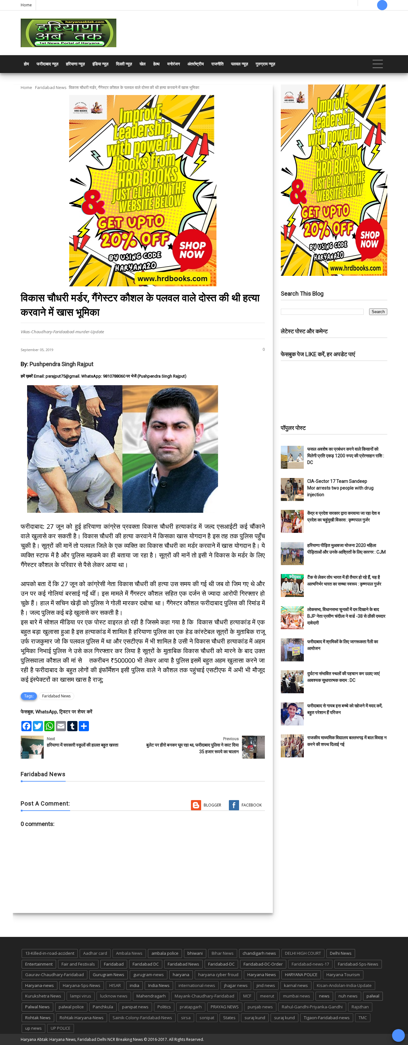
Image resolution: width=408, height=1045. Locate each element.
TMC (363, 1017)
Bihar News (223, 953)
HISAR (115, 985)
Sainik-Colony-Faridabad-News (142, 1017)
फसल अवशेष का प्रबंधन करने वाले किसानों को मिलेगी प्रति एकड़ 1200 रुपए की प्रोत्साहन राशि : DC (345, 455)
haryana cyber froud (218, 974)
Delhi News (341, 953)
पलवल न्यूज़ (239, 64)
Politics (164, 1007)
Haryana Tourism (343, 974)
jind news (266, 985)
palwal (373, 996)
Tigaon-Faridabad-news (327, 1017)
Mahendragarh (151, 996)
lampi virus (80, 996)
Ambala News (129, 953)
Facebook (252, 805)
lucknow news (113, 996)
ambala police (164, 953)
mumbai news (296, 996)
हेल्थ (156, 64)
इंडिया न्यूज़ (100, 64)
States (229, 1017)
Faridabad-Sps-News (358, 964)
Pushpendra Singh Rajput (61, 364)
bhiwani (195, 953)
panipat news (135, 1007)
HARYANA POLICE (301, 974)
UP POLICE (60, 1028)
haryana (181, 974)
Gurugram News (108, 974)
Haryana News (261, 974)
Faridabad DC (146, 964)
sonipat (207, 1017)
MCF (247, 996)
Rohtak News (38, 1017)
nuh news (348, 996)
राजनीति (217, 64)
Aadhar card (95, 953)
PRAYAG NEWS (225, 1007)
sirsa (186, 1017)
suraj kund (254, 1017)
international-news (196, 985)
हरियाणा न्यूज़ (75, 64)
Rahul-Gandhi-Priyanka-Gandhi (312, 1007)
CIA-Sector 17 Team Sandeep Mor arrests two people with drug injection (340, 488)
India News (159, 985)
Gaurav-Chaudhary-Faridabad (54, 974)
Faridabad (114, 964)
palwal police (71, 1007)
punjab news (260, 1007)
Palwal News (37, 1007)
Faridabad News (51, 87)
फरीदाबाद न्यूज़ (47, 64)
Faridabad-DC (221, 964)
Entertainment (39, 964)
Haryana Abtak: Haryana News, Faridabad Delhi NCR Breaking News (82, 1039)
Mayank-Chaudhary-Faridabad (204, 996)
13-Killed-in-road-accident (49, 953)
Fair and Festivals (78, 964)
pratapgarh (191, 1007)
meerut (267, 996)
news (324, 996)
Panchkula (103, 1007)
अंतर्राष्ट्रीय (195, 64)
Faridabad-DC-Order (263, 964)
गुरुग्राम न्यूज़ (265, 64)
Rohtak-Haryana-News (82, 1017)
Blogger (212, 805)
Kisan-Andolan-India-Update (344, 985)
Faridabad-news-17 (310, 964)
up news (33, 1028)
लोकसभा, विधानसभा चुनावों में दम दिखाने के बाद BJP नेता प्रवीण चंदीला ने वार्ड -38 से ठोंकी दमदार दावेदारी (346, 616)
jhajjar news (236, 985)
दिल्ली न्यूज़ (124, 64)
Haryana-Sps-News (81, 985)
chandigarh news (259, 953)
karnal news (296, 985)
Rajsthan (360, 1007)
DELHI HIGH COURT (303, 953)
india (134, 985)
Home (26, 5)
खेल (143, 64)
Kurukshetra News (43, 996)
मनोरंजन (173, 64)
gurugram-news (148, 974)
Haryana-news (39, 985)
